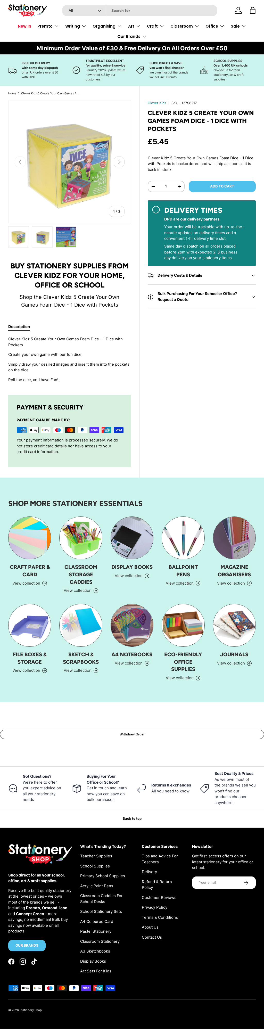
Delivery (149, 871)
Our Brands (26, 945)
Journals (234, 654)
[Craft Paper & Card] (30, 538)
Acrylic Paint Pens (96, 885)
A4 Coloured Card (96, 921)
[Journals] (234, 625)
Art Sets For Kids (95, 971)
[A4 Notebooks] (132, 625)
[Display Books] (132, 538)
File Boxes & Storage (30, 658)
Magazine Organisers (234, 571)
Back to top (132, 818)
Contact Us (152, 937)
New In (24, 26)
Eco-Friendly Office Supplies (183, 661)
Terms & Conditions (160, 917)
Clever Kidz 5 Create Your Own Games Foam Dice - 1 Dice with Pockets (50, 93)
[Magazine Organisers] (234, 538)
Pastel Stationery (95, 931)
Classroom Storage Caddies (80, 574)
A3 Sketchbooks (95, 951)
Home (12, 93)
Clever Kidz (157, 103)
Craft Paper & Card (30, 571)
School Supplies (95, 866)
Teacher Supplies (96, 856)
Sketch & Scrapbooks (81, 658)
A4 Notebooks (131, 654)
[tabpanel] (69, 359)
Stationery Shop (31, 1010)
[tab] (19, 326)
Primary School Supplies (102, 875)
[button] (252, 10)
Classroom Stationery (100, 941)
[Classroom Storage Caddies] (81, 538)
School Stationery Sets (101, 911)
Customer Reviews (159, 897)
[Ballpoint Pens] (183, 538)
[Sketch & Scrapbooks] (81, 625)
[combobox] (139, 10)
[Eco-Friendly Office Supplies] (183, 625)
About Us (150, 927)
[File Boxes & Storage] (30, 625)
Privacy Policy (154, 907)
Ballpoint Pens (183, 571)
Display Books (132, 567)
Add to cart (222, 186)
